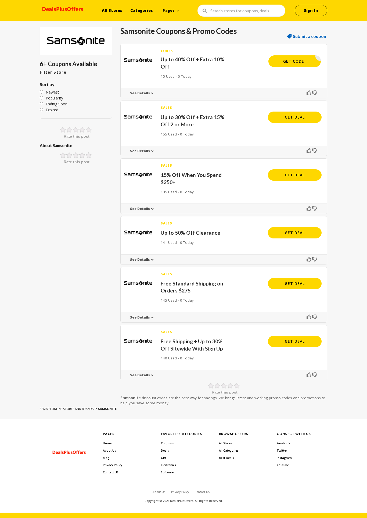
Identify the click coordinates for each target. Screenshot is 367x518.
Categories (141, 10)
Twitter (282, 450)
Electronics (168, 465)
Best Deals (226, 458)
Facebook (283, 443)
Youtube (283, 465)
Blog (106, 458)
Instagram (284, 458)
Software (167, 472)
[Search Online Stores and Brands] (62, 10)
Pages (169, 10)
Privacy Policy (112, 465)
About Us (109, 450)
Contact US (110, 472)
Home (107, 443)
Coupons (167, 443)
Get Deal (295, 117)
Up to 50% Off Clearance (190, 233)
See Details (140, 93)
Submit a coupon (309, 36)
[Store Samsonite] (76, 41)
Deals (165, 450)
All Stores (112, 10)
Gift (163, 458)
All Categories (229, 450)
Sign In (311, 10)
